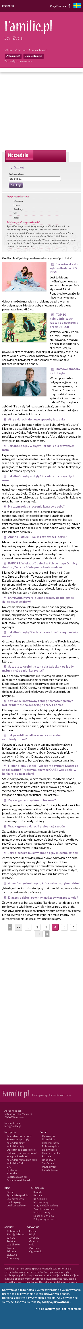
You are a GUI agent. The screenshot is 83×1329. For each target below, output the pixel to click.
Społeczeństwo (15, 1198)
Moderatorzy (40, 1202)
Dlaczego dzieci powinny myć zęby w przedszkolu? (43, 897)
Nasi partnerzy (41, 1212)
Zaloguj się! (13, 56)
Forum (17, 205)
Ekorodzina (48, 1139)
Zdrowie (11, 1251)
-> (39, 934)
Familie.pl (8, 258)
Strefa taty (48, 1163)
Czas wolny (13, 1258)
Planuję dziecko (51, 1153)
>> (47, 934)
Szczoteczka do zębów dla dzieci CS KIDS (63, 268)
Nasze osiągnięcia (43, 1215)
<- (18, 927)
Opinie (10, 1192)
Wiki (16, 213)
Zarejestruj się (33, 56)
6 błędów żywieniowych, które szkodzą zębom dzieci (44, 883)
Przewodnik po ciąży (18, 1139)
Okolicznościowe (16, 1205)
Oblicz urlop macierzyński (21, 1149)
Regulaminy (40, 1198)
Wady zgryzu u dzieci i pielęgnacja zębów (36, 826)
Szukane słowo (16, 174)
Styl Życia (12, 1254)
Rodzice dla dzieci (17, 1176)
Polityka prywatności (44, 1219)
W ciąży (11, 1237)
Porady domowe (51, 1169)
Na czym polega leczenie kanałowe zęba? (36, 506)
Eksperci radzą (50, 1142)
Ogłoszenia (48, 1136)
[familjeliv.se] (77, 6)
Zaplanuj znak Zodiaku (19, 1180)
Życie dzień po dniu (18, 1195)
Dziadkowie (48, 1159)
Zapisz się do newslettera (18, 61)
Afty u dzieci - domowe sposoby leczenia (36, 419)
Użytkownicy (49, 1166)
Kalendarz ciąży (16, 1142)
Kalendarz (12, 1173)
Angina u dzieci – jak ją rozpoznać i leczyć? (37, 537)
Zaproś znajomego (43, 1209)
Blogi (16, 217)
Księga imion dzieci (17, 1156)
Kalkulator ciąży (16, 1146)
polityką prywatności (55, 1302)
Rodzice (46, 1156)
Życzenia (34, 1248)
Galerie (33, 1241)
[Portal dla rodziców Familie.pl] (28, 33)
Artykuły (18, 209)
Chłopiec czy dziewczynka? (22, 1153)
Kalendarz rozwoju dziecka (22, 1159)
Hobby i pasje (14, 1202)
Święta (10, 1248)
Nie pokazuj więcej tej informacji (58, 1308)
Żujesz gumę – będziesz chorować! (32, 800)
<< (10, 927)
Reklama (38, 1195)
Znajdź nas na (58, 5)
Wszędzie (18, 201)
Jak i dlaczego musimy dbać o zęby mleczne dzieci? (43, 853)
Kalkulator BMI (15, 1163)
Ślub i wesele (49, 1149)
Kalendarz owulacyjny (19, 1136)
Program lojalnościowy (45, 1205)
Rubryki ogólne (50, 1146)
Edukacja (12, 1169)
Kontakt (37, 1192)
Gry (9, 1166)
